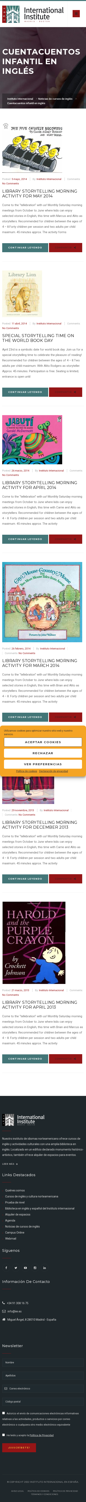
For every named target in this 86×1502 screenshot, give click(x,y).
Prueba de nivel (15, 1202)
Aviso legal (17, 1491)
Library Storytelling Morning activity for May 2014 (39, 193)
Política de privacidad (65, 1491)
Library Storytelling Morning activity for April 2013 (39, 1005)
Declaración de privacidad (53, 771)
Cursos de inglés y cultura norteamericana (31, 1196)
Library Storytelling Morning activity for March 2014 (39, 663)
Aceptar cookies (43, 742)
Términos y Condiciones (44, 1494)
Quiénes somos (15, 1190)
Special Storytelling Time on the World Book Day (38, 338)
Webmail (10, 1238)
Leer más (8, 1164)
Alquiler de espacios (17, 1214)
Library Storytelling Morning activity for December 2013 (39, 825)
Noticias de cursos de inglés (22, 1226)
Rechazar (43, 753)
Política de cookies (26, 771)
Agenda (10, 1220)
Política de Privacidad (42, 1435)
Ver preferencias (43, 764)
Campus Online (14, 1232)
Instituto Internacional (49, 179)
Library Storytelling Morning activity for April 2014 (39, 485)
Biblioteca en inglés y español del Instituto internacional (39, 1208)
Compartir (64, 247)
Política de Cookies (38, 1491)
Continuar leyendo (25, 247)
